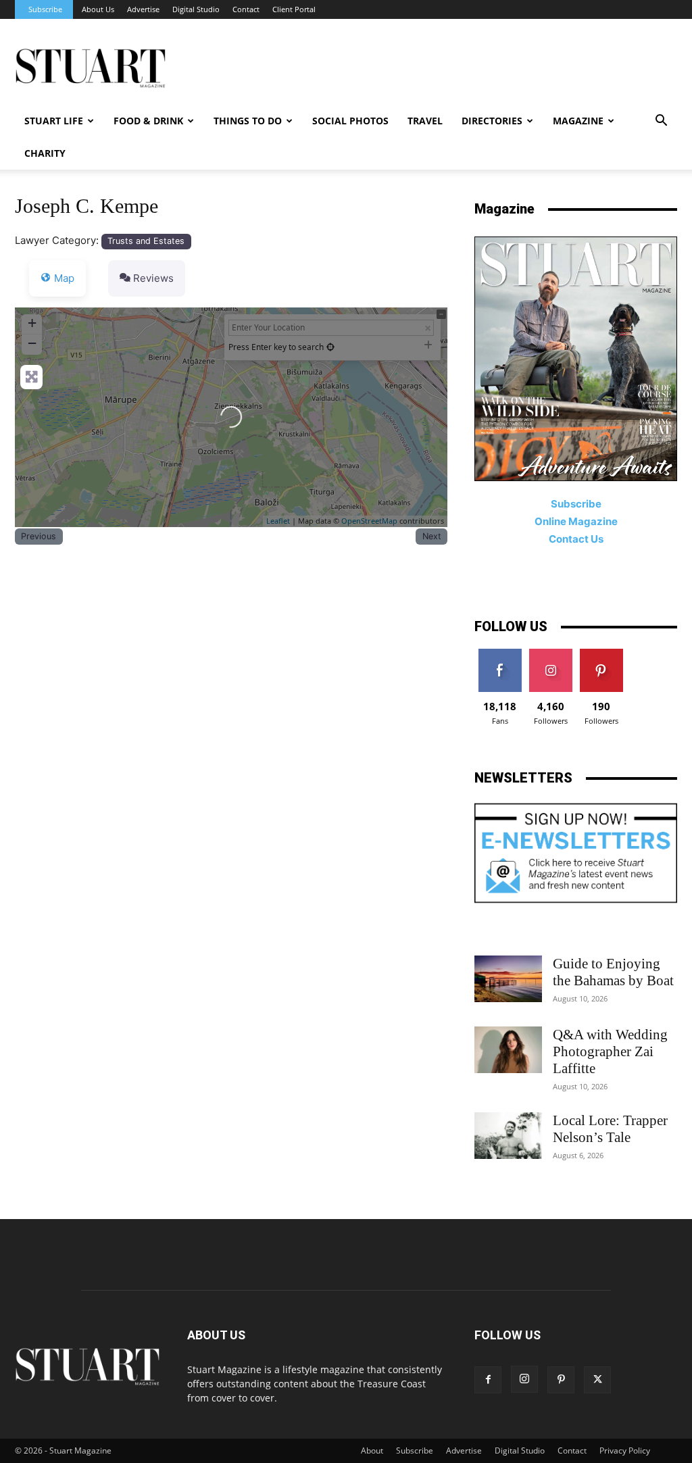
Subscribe (45, 9)
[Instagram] (524, 1379)
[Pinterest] (560, 1379)
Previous (38, 536)
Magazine (578, 120)
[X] (597, 1379)
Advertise (143, 9)
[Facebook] (487, 1379)
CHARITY (45, 153)
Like (500, 654)
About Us (98, 9)
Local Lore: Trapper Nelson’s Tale (610, 1128)
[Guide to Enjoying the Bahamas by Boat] (508, 979)
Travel (425, 120)
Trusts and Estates (145, 241)
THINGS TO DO (248, 120)
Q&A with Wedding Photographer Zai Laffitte (610, 1051)
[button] (661, 122)
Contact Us (576, 538)
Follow (550, 654)
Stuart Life (53, 120)
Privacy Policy (624, 1450)
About (372, 1450)
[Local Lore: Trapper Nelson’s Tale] (508, 1135)
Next (431, 536)
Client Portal (294, 9)
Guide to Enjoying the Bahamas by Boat (613, 972)
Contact (246, 9)
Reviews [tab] (153, 278)
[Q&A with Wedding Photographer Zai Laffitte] (508, 1049)
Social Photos (350, 120)
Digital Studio (196, 9)
